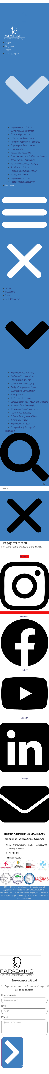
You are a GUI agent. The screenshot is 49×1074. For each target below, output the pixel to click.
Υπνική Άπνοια (17, 149)
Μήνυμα (4, 1017)
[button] (24, 236)
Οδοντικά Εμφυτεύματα (21, 134)
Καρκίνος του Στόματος (21, 167)
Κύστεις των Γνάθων (19, 174)
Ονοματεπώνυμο (8, 995)
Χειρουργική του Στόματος (22, 127)
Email (3, 1006)
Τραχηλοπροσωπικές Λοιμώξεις (24, 163)
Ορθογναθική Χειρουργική (22, 138)
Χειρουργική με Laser (20, 178)
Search (45, 484)
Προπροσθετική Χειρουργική (23, 181)
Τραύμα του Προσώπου (21, 152)
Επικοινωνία (10, 185)
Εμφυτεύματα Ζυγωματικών (23, 145)
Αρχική (8, 42)
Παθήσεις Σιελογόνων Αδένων (24, 170)
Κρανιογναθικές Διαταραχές (23, 159)
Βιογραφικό (10, 46)
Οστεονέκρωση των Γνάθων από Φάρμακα (29, 156)
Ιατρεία (8, 49)
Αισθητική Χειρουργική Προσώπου (25, 141)
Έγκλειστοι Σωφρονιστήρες (22, 130)
